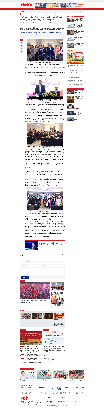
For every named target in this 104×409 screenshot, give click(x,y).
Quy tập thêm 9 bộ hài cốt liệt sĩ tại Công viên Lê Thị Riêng (26, 321)
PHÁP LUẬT (37, 8)
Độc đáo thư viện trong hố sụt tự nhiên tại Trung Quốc (47, 321)
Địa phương (77, 393)
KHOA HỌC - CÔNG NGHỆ (63, 8)
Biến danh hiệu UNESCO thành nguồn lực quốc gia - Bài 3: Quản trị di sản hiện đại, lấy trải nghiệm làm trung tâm (31, 355)
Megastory (22, 346)
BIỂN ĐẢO (69, 8)
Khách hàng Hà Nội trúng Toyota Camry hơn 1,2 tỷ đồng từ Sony (59, 380)
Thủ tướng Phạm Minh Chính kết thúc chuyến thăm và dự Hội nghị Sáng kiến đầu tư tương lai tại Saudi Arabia (41, 32)
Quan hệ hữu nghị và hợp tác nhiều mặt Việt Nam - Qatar (32, 35)
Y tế (72, 8)
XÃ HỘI (34, 8)
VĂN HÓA (41, 8)
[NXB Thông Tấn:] (47, 388)
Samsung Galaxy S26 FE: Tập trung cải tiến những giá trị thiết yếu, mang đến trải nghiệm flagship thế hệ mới (44, 380)
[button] (63, 317)
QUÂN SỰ (56, 8)
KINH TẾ (30, 8)
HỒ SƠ (53, 8)
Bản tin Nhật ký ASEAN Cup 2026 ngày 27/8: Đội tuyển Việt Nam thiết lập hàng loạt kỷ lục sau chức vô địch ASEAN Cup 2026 (57, 294)
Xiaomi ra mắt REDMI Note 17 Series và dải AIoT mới (27, 380)
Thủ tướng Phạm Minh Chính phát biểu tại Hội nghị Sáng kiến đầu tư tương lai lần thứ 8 (51, 242)
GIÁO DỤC (45, 8)
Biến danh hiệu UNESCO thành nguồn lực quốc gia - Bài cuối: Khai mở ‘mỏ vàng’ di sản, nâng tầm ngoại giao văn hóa (59, 322)
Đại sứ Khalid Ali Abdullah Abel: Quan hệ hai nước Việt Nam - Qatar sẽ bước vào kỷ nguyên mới (39, 34)
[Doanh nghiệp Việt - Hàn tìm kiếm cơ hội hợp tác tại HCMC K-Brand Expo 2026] (57, 300)
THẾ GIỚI (26, 8)
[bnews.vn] (53, 388)
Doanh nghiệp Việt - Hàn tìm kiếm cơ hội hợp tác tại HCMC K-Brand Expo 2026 (57, 305)
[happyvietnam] (41, 387)
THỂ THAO (49, 8)
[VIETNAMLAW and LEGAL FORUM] (36, 388)
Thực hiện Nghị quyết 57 (78, 8)
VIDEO (85, 8)
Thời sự (23, 8)
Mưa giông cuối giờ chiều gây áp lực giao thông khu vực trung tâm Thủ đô (37, 321)
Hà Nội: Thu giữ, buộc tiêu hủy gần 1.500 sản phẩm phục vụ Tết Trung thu (75, 380)
